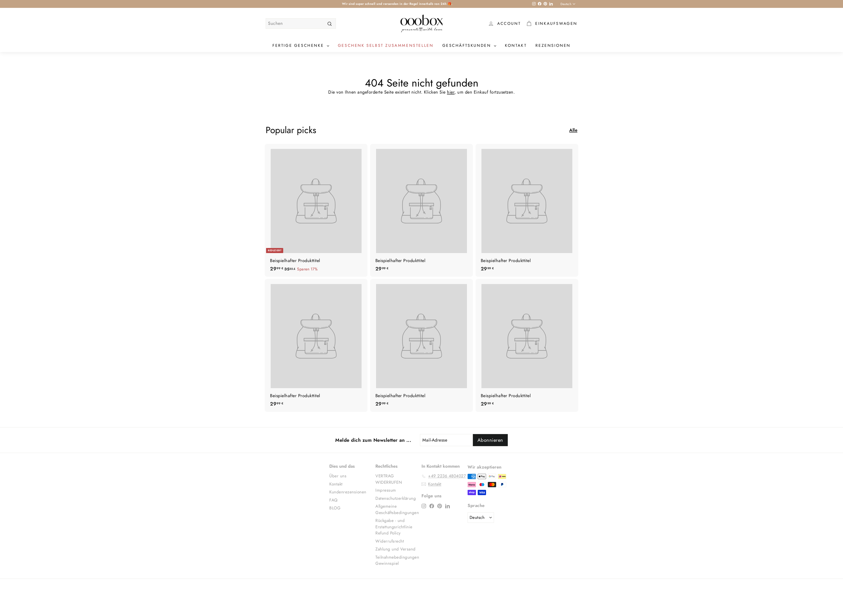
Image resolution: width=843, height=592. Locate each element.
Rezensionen (553, 45)
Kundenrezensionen (347, 492)
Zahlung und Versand (395, 549)
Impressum (385, 490)
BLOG (334, 508)
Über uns (337, 476)
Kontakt (516, 45)
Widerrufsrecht (389, 541)
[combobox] (301, 23)
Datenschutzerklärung (395, 498)
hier (450, 92)
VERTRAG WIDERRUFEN (388, 479)
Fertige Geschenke (299, 45)
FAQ (333, 500)
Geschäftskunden (467, 45)
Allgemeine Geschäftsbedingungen (397, 509)
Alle (573, 130)
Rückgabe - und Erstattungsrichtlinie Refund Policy (393, 527)
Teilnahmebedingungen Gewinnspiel (397, 560)
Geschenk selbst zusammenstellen (386, 45)
